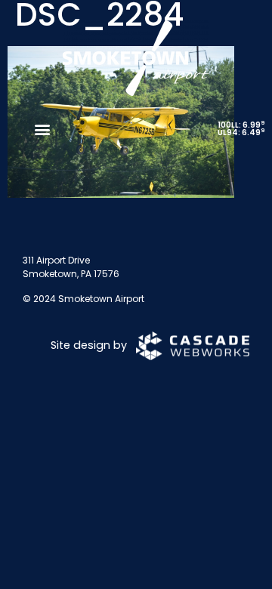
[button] (41, 128)
